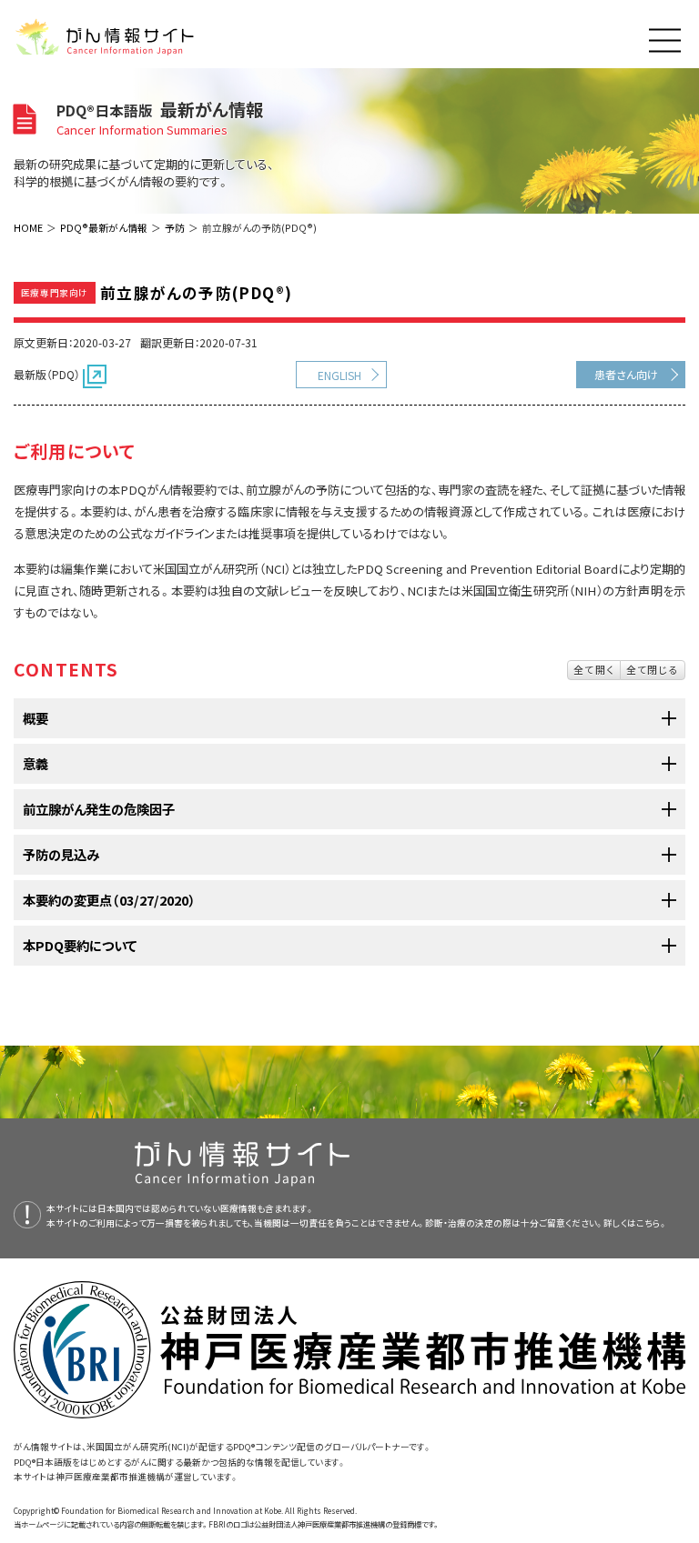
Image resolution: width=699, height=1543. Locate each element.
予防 (175, 227)
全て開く (593, 669)
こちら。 (651, 1223)
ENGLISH (339, 375)
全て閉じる (652, 669)
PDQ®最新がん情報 (103, 227)
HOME (28, 227)
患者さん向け (626, 374)
